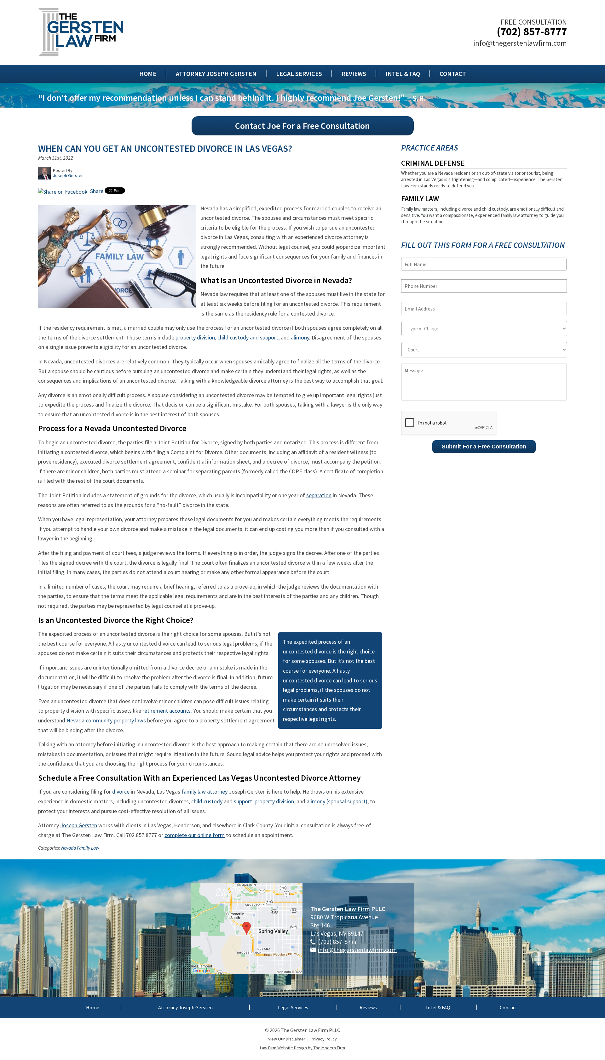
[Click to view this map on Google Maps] (246, 972)
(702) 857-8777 (532, 31)
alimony (300, 337)
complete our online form (194, 835)
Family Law (420, 198)
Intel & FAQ (403, 73)
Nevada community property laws (106, 720)
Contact (453, 73)
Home (147, 73)
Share (96, 191)
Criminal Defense (433, 163)
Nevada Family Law (80, 848)
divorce (121, 791)
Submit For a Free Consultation (484, 446)
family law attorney (205, 791)
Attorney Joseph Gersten (216, 73)
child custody (206, 801)
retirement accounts (166, 710)
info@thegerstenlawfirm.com (520, 43)
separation (318, 495)
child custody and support (247, 337)
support (243, 801)
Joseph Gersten (78, 825)
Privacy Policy (324, 1039)
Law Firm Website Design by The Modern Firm (302, 1048)
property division (195, 337)
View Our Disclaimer (286, 1039)
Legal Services (299, 73)
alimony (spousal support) (337, 801)
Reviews (354, 73)
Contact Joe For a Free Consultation (302, 125)
